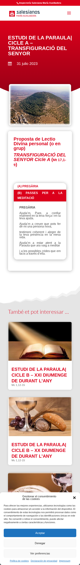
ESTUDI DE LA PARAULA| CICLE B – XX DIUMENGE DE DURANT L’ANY (39, 450)
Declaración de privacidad (44, 561)
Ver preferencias (40, 553)
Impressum (64, 561)
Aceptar (40, 532)
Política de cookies (19, 561)
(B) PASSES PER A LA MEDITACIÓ (40, 195)
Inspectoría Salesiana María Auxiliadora (40, 3)
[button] (74, 498)
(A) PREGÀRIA (27, 186)
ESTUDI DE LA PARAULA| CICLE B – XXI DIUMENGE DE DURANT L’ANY (39, 375)
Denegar (40, 543)
